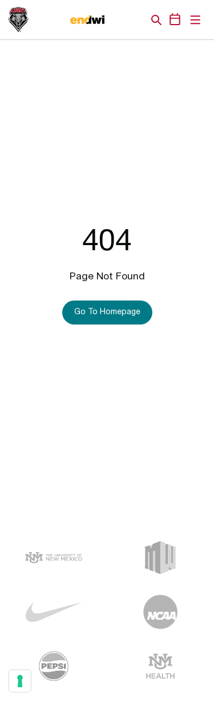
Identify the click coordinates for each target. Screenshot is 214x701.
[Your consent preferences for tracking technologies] (20, 681)
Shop (137, 20)
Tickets (117, 20)
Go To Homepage (107, 312)
